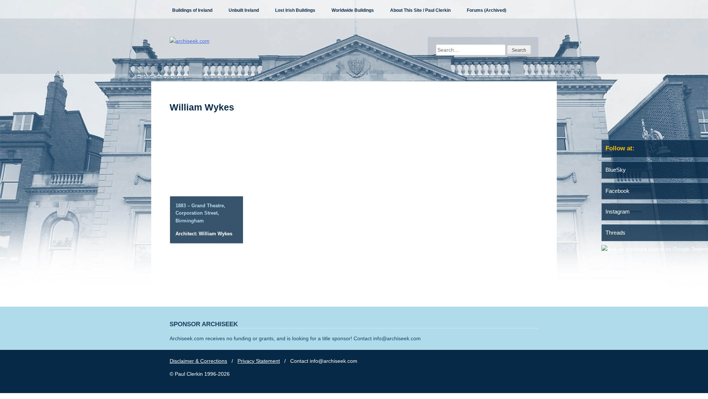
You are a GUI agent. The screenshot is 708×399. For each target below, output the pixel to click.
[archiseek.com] (189, 41)
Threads (615, 232)
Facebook (617, 191)
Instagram (617, 211)
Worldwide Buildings (353, 10)
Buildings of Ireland (192, 10)
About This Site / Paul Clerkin (420, 10)
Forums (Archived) (486, 10)
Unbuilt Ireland (244, 10)
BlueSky (615, 170)
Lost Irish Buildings (295, 10)
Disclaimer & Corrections (198, 361)
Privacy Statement (258, 361)
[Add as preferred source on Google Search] (654, 249)
